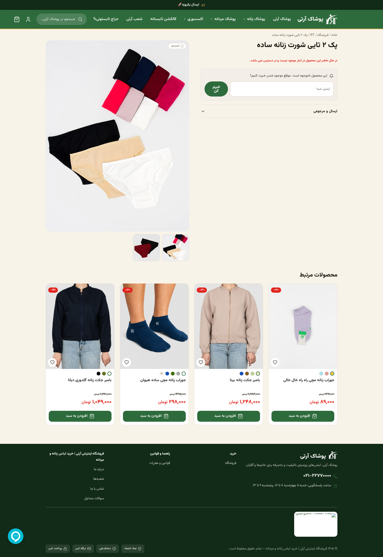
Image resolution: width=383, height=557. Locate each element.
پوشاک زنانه (256, 19)
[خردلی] (332, 374)
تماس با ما (97, 488)
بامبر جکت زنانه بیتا (245, 380)
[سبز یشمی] (173, 374)
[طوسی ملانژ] (178, 374)
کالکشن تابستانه (163, 19)
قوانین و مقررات (159, 463)
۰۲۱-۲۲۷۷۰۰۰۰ (317, 475)
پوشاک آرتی (282, 19)
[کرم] (258, 374)
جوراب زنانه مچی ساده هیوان (163, 380)
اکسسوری (195, 19)
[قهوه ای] (247, 374)
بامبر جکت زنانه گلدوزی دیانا (90, 380)
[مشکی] (98, 374)
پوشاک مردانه (225, 19)
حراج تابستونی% (106, 19)
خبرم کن (216, 89)
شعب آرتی (134, 19)
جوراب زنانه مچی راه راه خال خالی (308, 380)
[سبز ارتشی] (104, 374)
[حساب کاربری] (28, 19)
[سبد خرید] (16, 19)
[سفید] (184, 374)
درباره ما (99, 469)
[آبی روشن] (321, 374)
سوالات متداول (94, 498)
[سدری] (252, 374)
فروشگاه (323, 35)
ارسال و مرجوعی (325, 111)
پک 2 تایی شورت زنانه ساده (289, 35)
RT (312, 35)
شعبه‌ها (98, 479)
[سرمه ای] (241, 374)
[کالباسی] (327, 374)
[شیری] (109, 374)
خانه (334, 35)
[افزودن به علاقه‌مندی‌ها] (275, 362)
